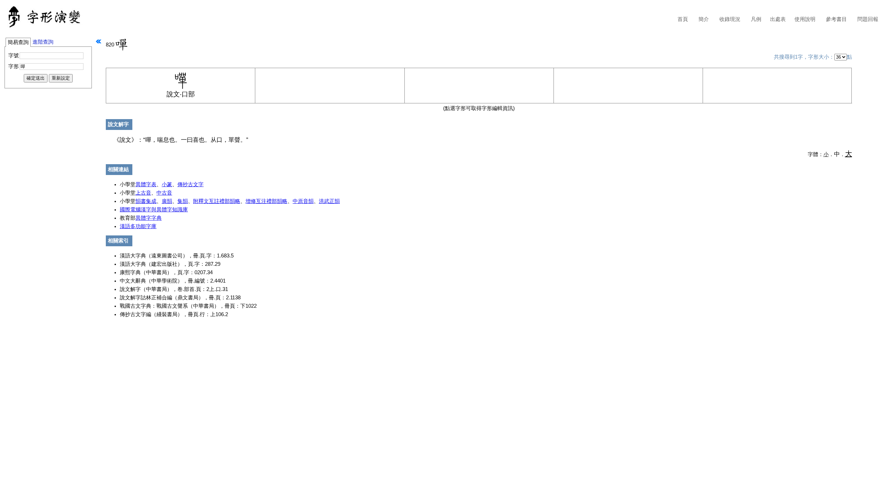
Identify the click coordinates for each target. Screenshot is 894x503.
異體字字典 (148, 218)
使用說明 (804, 19)
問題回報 (867, 19)
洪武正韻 (329, 201)
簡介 (703, 19)
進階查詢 (42, 42)
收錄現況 (729, 19)
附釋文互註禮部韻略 (216, 201)
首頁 (682, 19)
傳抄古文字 (190, 184)
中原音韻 (303, 201)
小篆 (167, 184)
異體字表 (145, 184)
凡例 (756, 19)
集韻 (182, 201)
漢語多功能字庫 (138, 226)
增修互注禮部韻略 (266, 201)
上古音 (143, 193)
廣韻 (167, 201)
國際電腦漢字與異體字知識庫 (154, 209)
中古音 (164, 193)
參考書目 (836, 19)
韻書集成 (145, 201)
